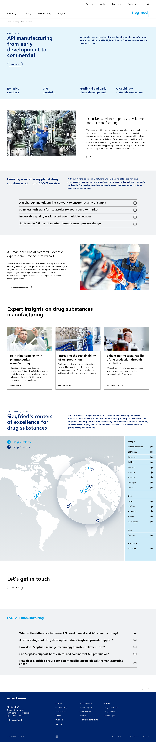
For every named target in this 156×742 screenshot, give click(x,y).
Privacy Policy (117, 737)
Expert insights (86, 708)
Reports (83, 716)
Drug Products (110, 712)
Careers (89, 4)
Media (102, 4)
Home (9, 22)
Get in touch (17, 720)
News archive (85, 712)
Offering (27, 14)
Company (11, 14)
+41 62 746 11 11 (19, 716)
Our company (61, 708)
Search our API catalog (19, 287)
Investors (116, 4)
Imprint (146, 737)
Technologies (109, 716)
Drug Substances (26, 22)
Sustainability (44, 14)
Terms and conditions (89, 720)
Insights (61, 14)
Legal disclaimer (133, 737)
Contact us (132, 4)
